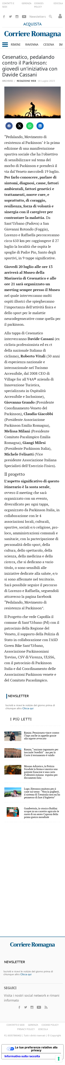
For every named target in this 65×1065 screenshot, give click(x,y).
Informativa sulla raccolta (22, 1056)
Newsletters (37, 17)
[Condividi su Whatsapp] (29, 125)
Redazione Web (26, 81)
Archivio (7, 80)
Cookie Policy (50, 1024)
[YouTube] (24, 16)
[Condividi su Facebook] (9, 125)
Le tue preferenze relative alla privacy (36, 1049)
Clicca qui (27, 708)
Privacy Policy (26, 1029)
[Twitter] (10, 16)
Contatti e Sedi (15, 1024)
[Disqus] (32, 882)
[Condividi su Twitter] (19, 125)
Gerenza (33, 1024)
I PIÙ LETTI (21, 719)
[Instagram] (17, 16)
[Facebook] (4, 16)
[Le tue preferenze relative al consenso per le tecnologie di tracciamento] (58, 1058)
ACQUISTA (32, 24)
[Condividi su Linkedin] (40, 125)
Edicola (43, 1029)
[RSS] (46, 1007)
